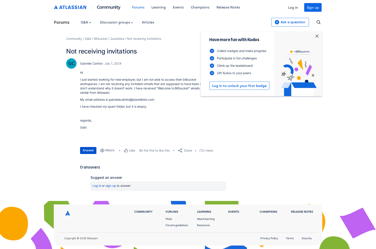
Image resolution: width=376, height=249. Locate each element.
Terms (290, 238)
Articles (148, 22)
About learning (206, 219)
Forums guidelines (177, 225)
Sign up (313, 7)
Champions (200, 7)
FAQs (169, 219)
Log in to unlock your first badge (239, 85)
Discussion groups (115, 22)
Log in (293, 7)
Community (109, 7)
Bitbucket (100, 38)
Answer (88, 150)
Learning (158, 7)
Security (307, 238)
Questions (117, 38)
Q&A (85, 22)
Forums (138, 7)
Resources (203, 225)
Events (178, 7)
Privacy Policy (269, 238)
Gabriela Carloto (91, 63)
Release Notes (228, 7)
